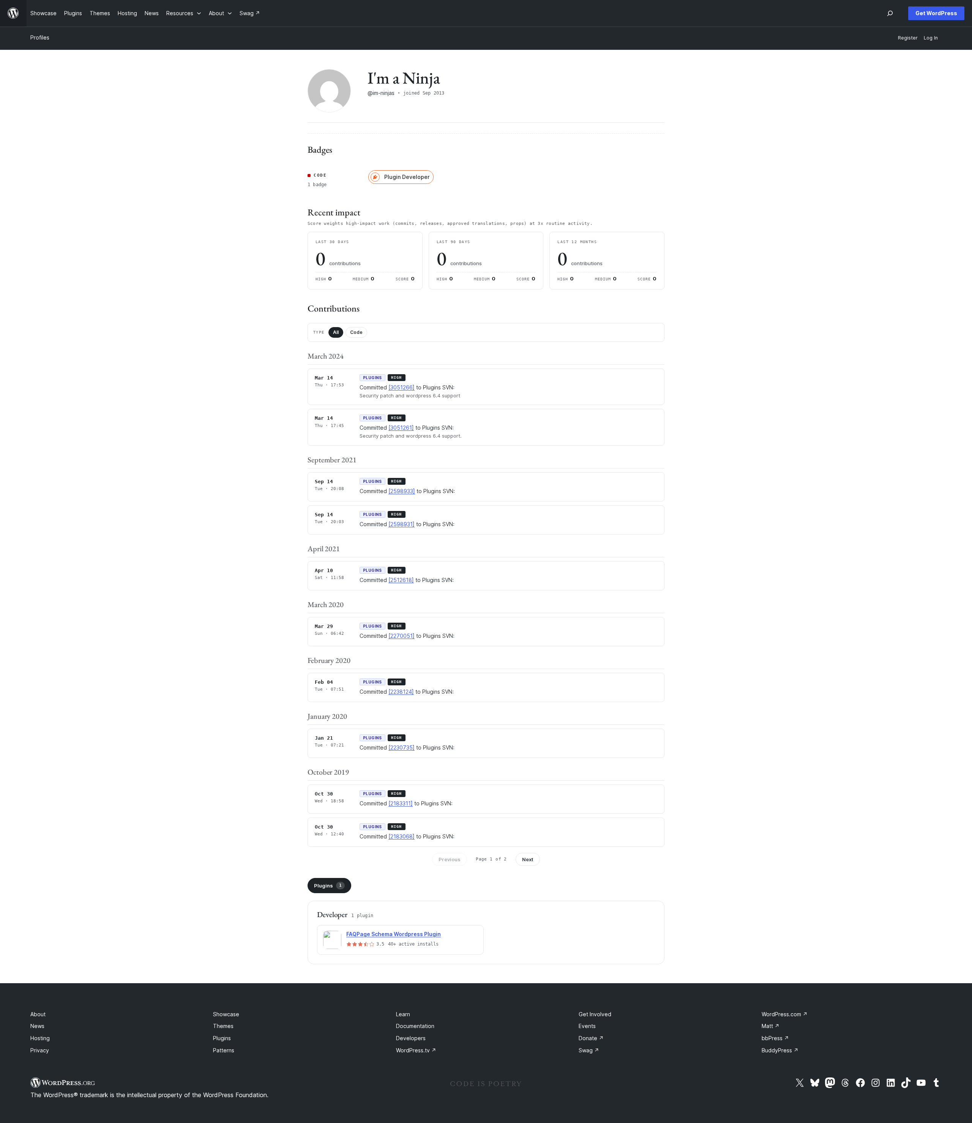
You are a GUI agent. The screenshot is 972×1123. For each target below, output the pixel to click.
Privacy (39, 1050)
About (38, 1014)
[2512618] (401, 580)
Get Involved (595, 1014)
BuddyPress (780, 1050)
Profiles (39, 37)
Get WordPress (936, 13)
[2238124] (401, 691)
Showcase (226, 1014)
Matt (770, 1026)
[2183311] (400, 803)
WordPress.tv (416, 1050)
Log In (931, 38)
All (336, 332)
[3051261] (401, 427)
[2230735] (401, 747)
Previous (450, 859)
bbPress (775, 1038)
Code (356, 332)
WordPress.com (785, 1014)
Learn (403, 1014)
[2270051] (401, 636)
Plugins (328, 886)
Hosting (40, 1038)
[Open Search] (890, 13)
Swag (589, 1050)
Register (908, 38)
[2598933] (401, 491)
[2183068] (401, 836)
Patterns (223, 1050)
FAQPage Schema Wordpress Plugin (393, 934)
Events (587, 1026)
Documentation (415, 1026)
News (37, 1026)
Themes (223, 1026)
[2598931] (401, 524)
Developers (411, 1038)
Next (527, 859)
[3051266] (401, 387)
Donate (591, 1038)
